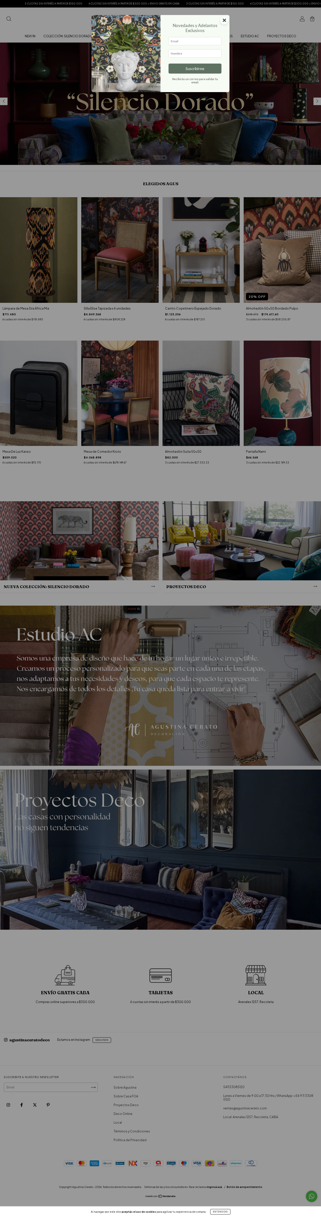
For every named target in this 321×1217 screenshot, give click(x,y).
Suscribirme (195, 69)
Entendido (220, 1211)
